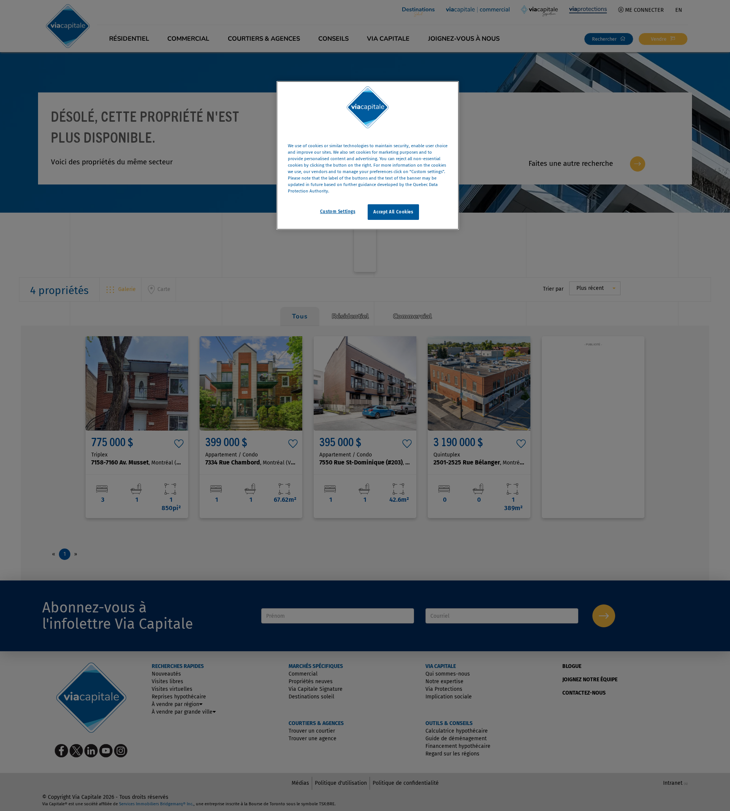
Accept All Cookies (393, 212)
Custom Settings (337, 211)
